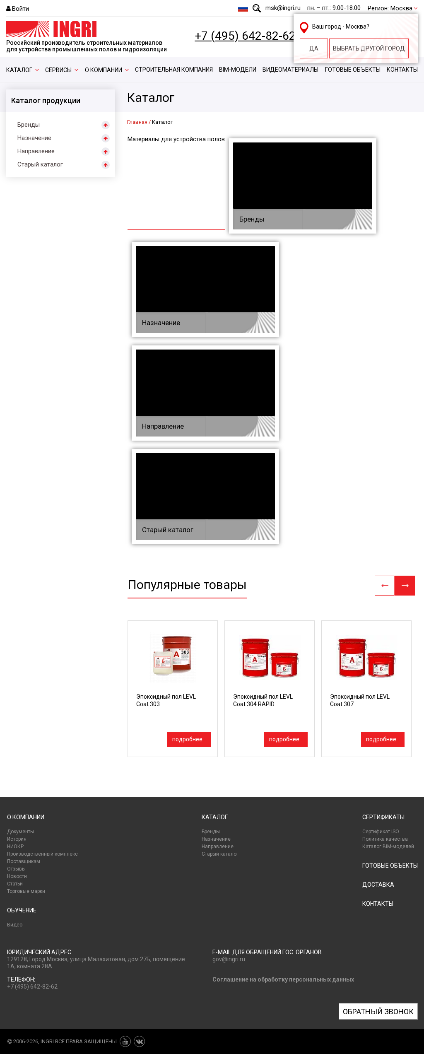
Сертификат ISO (380, 832)
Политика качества (385, 839)
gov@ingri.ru (228, 959)
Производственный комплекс (42, 854)
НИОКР (15, 846)
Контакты (402, 69)
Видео (14, 925)
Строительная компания (174, 69)
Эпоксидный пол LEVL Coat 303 (166, 700)
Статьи (15, 884)
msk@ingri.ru (283, 8)
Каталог (19, 70)
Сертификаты (383, 817)
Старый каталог (40, 164)
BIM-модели (237, 69)
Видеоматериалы (290, 69)
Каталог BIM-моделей (388, 846)
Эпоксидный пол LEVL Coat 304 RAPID (263, 700)
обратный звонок (378, 1011)
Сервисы (58, 70)
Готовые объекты (353, 69)
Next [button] (405, 586)
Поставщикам (23, 861)
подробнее (187, 739)
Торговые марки (26, 891)
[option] (173, 688)
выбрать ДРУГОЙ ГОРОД (369, 48)
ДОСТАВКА (378, 884)
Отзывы (16, 869)
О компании (103, 70)
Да (313, 48)
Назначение (34, 138)
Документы (20, 832)
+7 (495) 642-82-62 (245, 36)
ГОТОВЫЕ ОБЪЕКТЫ (390, 865)
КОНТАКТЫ (377, 903)
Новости (17, 876)
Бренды (28, 124)
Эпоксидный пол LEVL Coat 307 (360, 700)
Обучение (21, 910)
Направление (36, 151)
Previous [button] (385, 586)
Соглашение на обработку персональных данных (283, 979)
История (16, 839)
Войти (20, 8)
